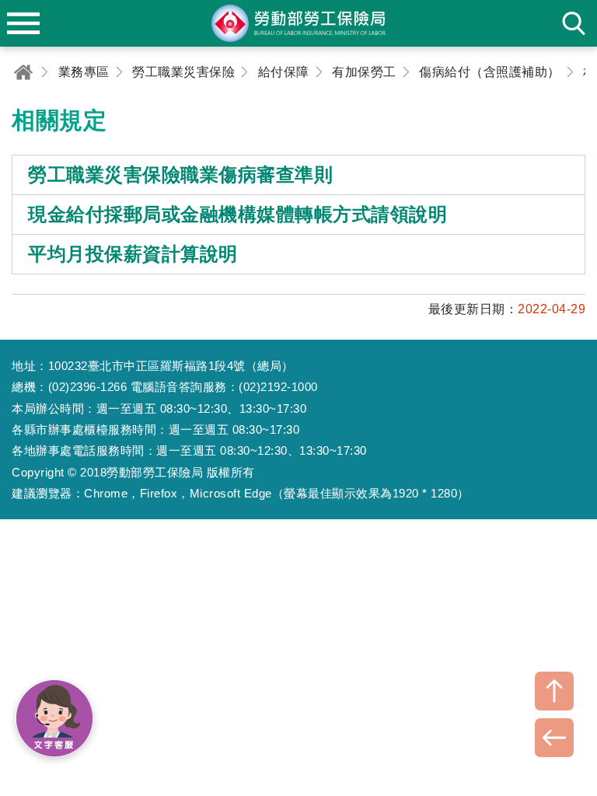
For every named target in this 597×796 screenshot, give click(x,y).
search (573, 23)
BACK (554, 737)
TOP (554, 691)
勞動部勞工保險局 (298, 23)
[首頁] (23, 71)
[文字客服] (54, 718)
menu (23, 23)
